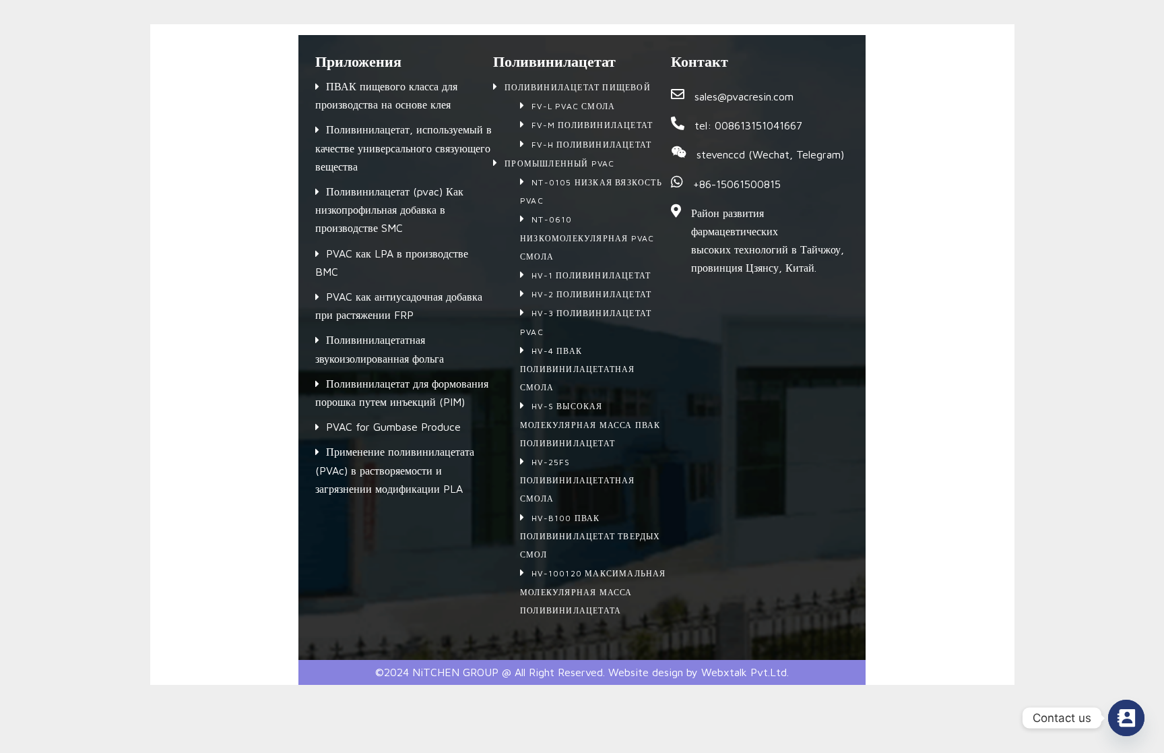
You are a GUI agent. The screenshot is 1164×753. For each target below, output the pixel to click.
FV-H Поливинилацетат (591, 145)
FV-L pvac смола (573, 106)
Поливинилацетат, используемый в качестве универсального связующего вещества (403, 147)
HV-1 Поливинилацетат (591, 275)
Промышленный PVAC (559, 163)
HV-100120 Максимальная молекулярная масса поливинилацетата (593, 591)
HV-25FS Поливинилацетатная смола (577, 480)
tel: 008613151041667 (748, 125)
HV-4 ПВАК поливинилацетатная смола (577, 369)
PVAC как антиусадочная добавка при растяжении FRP (398, 306)
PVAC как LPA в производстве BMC (391, 262)
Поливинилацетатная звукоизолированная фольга (379, 349)
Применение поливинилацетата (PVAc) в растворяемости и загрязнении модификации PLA (394, 470)
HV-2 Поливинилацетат (591, 294)
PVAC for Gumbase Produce (393, 427)
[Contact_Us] (1126, 718)
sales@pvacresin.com (744, 96)
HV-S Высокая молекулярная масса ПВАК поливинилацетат (590, 424)
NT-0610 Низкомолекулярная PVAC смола (587, 237)
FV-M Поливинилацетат (592, 125)
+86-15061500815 (737, 184)
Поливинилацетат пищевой (578, 87)
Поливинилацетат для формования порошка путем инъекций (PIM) (401, 393)
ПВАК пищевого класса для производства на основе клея (386, 95)
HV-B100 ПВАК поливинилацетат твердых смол (590, 536)
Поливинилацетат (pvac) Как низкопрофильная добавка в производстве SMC (389, 209)
